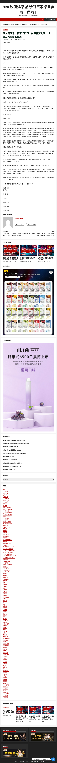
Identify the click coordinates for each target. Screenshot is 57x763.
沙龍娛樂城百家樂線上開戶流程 (27, 259)
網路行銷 (5, 538)
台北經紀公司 (6, 670)
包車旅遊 (5, 593)
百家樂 (5, 245)
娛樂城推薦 (10, 247)
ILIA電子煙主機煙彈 (7, 554)
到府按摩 (5, 676)
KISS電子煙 (5, 496)
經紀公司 (5, 581)
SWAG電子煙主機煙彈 (8, 547)
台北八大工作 (6, 534)
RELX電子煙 (6, 498)
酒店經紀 (5, 532)
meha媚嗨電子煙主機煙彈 (9, 556)
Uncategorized (6, 707)
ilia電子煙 (5, 504)
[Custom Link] (53, 759)
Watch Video (52, 19)
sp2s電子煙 (6, 495)
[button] (2, 19)
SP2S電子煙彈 (6, 516)
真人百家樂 (13, 252)
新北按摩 (5, 672)
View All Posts (32, 224)
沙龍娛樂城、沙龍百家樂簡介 (10, 460)
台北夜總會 (5, 640)
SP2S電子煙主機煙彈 (8, 552)
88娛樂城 (9, 245)
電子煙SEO (5, 545)
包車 (4, 583)
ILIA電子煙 (5, 493)
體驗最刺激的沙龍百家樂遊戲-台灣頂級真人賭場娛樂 (10, 259)
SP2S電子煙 (6, 500)
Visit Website (20, 224)
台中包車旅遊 (6, 624)
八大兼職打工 (6, 491)
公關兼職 (5, 611)
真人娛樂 (15, 250)
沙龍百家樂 (15, 249)
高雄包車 (5, 626)
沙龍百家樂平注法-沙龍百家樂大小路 (12, 466)
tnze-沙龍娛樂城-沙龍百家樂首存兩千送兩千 (28, 9)
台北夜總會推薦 (7, 645)
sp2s (4, 489)
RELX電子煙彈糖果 (7, 514)
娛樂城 (5, 247)
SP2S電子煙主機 (7, 521)
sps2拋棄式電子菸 (7, 513)
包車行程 (5, 592)
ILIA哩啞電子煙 (6, 561)
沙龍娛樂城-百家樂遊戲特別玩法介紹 (45, 259)
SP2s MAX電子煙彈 (7, 509)
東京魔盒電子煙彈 (7, 523)
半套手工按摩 (6, 654)
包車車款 (5, 590)
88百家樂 (13, 245)
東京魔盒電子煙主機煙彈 (9, 557)
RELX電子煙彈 (6, 527)
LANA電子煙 (6, 685)
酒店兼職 (5, 529)
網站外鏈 (5, 618)
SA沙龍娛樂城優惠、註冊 (9, 469)
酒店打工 (5, 667)
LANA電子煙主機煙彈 (8, 548)
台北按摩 (5, 656)
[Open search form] (42, 19)
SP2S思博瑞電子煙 (7, 565)
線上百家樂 (24, 254)
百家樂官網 (47, 252)
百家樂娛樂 (50, 250)
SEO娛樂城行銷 (6, 638)
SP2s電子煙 (6, 511)
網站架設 (5, 541)
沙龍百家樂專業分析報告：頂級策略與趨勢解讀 (14, 453)
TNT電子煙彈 (6, 597)
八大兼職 (5, 530)
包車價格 (5, 586)
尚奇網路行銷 (6, 579)
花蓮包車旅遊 (6, 620)
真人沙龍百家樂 (7, 252)
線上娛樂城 (6, 254)
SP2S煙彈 (5, 520)
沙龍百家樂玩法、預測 (8, 456)
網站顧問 (5, 505)
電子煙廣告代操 (7, 543)
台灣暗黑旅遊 (6, 577)
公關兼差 (5, 609)
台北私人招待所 (7, 570)
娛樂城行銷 (5, 636)
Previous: (15, 234)
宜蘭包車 (5, 627)
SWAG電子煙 (6, 568)
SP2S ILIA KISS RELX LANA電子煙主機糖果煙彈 (14, 440)
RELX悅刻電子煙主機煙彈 (9, 550)
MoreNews (33, 761)
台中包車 (5, 631)
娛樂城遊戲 (15, 247)
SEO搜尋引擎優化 (7, 539)
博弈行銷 (5, 635)
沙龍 (33, 249)
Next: (41, 234)
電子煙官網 (5, 559)
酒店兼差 (5, 606)
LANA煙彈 (5, 525)
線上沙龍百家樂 (30, 252)
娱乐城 (5, 249)
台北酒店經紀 (6, 536)
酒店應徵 (5, 608)
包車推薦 (5, 584)
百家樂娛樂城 (5, 29)
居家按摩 (5, 674)
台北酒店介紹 (6, 643)
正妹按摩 (5, 660)
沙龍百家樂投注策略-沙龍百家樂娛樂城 (12, 463)
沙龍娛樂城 (6, 39)
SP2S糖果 (5, 566)
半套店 (4, 658)
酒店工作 (5, 651)
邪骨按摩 (5, 647)
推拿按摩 (5, 575)
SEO (4, 602)
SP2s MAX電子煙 (7, 507)
